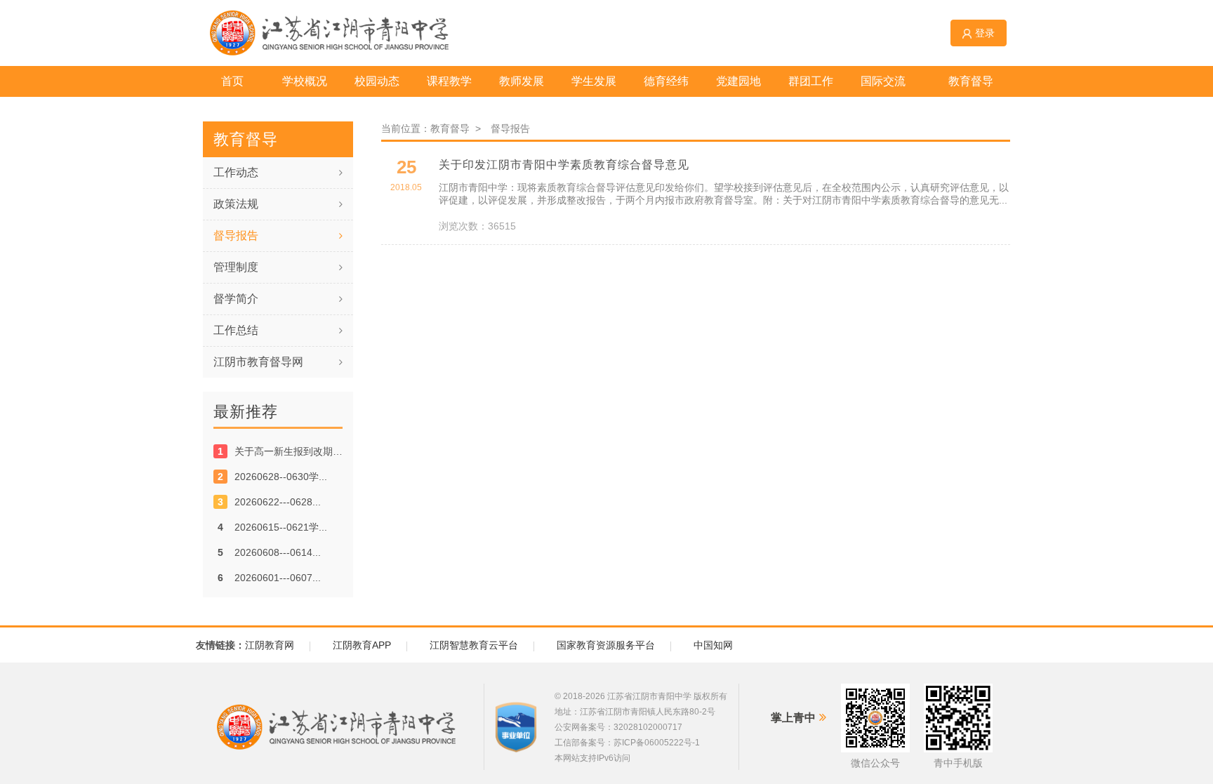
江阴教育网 (269, 645)
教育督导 (452, 128)
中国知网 (713, 645)
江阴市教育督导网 (258, 362)
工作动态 (235, 172)
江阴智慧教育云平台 (474, 645)
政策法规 (235, 204)
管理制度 (235, 267)
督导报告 (235, 235)
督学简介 (235, 299)
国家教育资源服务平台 (606, 645)
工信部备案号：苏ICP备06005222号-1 (627, 743)
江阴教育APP (362, 645)
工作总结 (235, 330)
